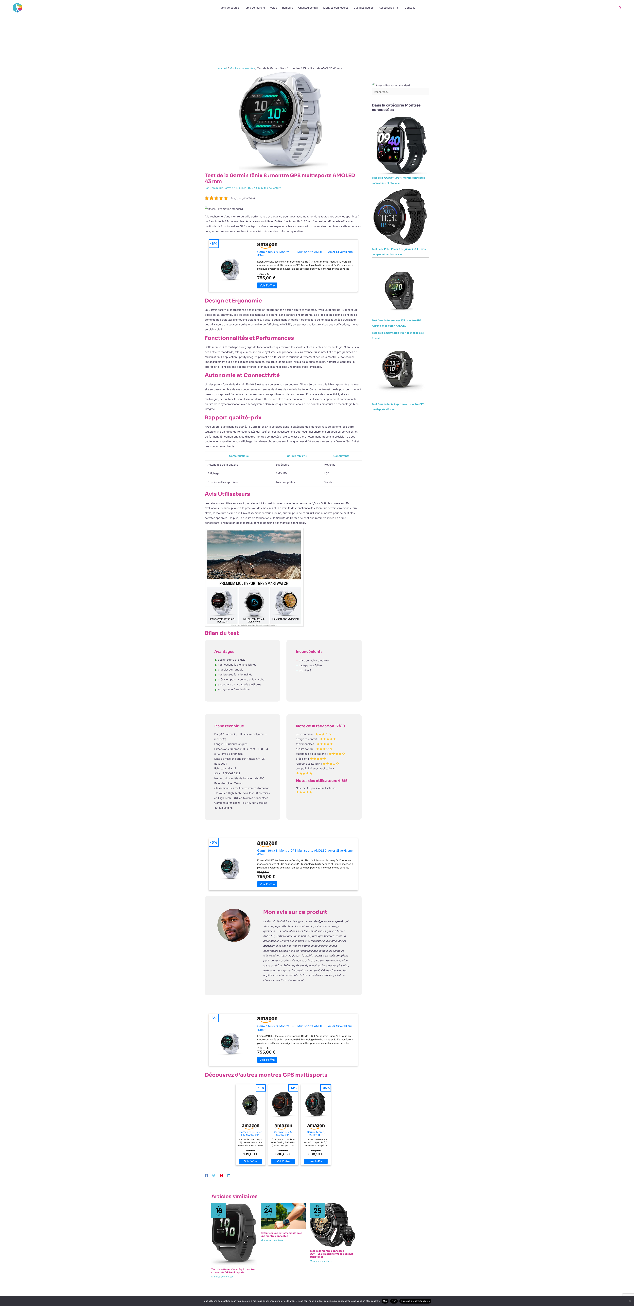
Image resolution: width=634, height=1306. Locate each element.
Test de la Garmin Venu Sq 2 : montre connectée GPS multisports (233, 1271)
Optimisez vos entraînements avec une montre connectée (281, 1234)
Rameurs (287, 7)
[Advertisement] (317, 40)
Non (394, 1301)
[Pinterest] (221, 1175)
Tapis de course (229, 7)
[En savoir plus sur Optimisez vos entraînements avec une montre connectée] (283, 1215)
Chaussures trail (308, 7)
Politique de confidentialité (415, 1301)
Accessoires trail (389, 7)
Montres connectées (335, 7)
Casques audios (363, 7)
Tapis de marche (254, 7)
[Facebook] (206, 1175)
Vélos (273, 7)
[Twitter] (213, 1175)
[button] (620, 8)
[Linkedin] (228, 1175)
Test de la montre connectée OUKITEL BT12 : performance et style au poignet (331, 1253)
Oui (385, 1301)
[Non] (630, 1301)
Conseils (410, 7)
